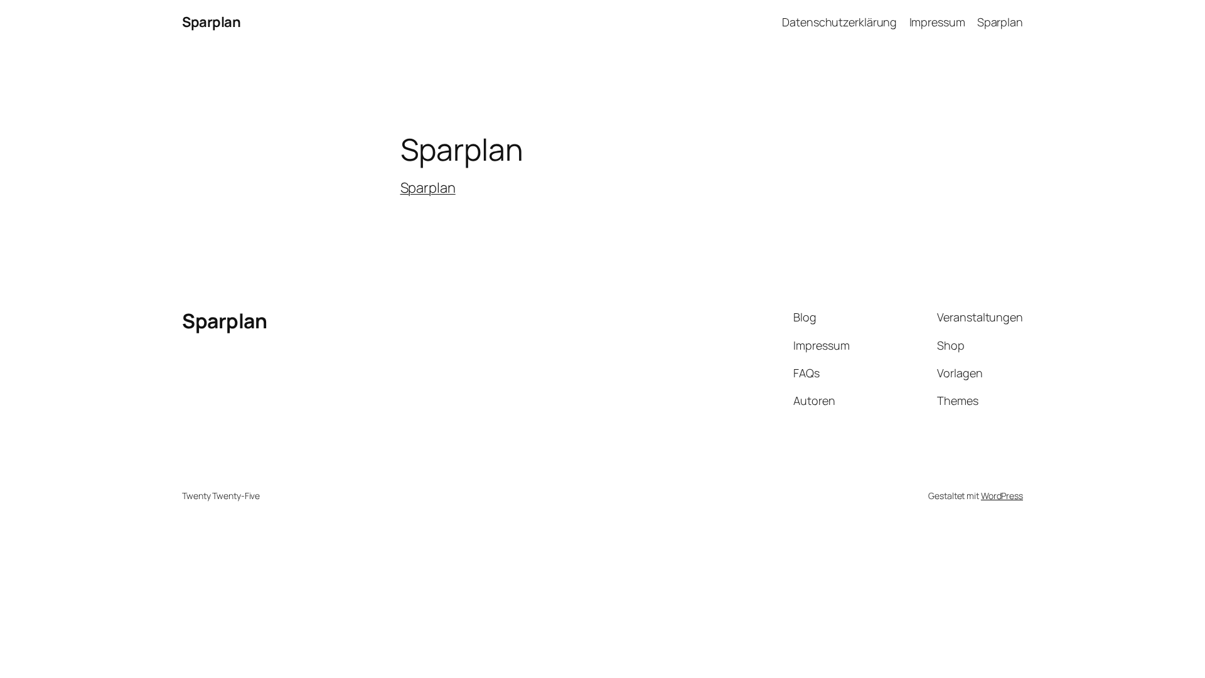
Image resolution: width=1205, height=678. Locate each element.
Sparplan (211, 22)
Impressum (937, 22)
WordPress (1002, 496)
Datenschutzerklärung (839, 22)
